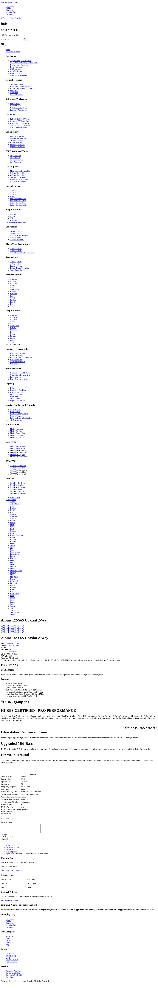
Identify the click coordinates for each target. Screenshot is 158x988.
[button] (13, 52)
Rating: (4, 835)
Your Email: (6, 818)
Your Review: (6, 823)
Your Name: (6, 814)
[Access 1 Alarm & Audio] (11, 18)
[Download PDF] (13, 671)
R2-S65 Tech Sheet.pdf (10, 652)
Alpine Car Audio (13, 643)
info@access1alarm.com (13, 870)
